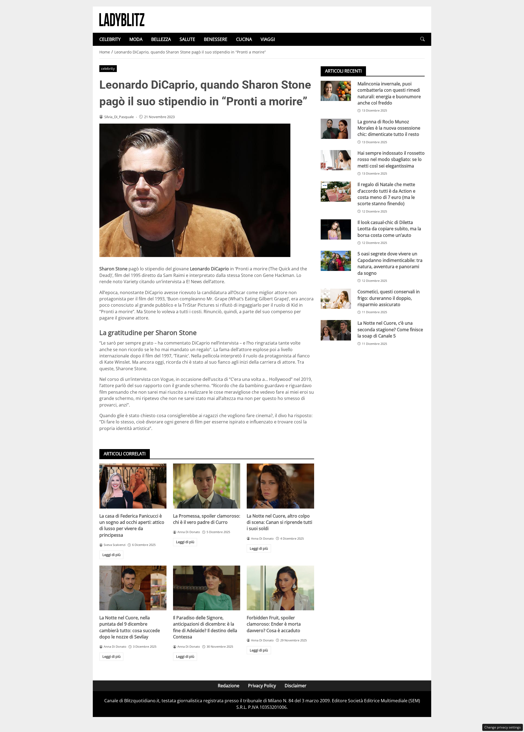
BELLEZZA (161, 39)
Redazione (228, 686)
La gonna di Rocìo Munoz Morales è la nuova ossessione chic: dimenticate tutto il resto (389, 128)
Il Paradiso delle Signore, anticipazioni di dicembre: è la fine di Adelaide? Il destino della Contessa (205, 627)
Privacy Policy (262, 686)
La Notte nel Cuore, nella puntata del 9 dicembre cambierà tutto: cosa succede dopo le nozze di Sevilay (129, 627)
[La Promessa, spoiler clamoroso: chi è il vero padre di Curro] (206, 486)
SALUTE (187, 39)
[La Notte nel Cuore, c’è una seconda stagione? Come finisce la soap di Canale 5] (336, 330)
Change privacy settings (502, 727)
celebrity (108, 68)
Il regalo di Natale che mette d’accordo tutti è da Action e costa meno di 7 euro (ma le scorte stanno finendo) (386, 194)
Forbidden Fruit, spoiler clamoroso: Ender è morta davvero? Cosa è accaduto (274, 624)
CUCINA (244, 39)
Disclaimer (295, 686)
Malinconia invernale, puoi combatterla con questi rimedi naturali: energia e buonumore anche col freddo (389, 93)
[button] (422, 39)
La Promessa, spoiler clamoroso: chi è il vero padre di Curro (206, 519)
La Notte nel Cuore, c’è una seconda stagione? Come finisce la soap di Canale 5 (390, 329)
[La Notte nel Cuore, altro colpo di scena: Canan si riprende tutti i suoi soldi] (280, 486)
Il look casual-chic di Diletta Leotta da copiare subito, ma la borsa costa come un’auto (389, 228)
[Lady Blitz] (121, 19)
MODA (135, 39)
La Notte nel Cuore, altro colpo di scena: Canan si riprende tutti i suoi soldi (279, 522)
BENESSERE (215, 39)
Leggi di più (111, 554)
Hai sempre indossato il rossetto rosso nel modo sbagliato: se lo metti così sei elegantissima (391, 159)
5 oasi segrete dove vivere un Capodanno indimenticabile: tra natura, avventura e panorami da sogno (390, 263)
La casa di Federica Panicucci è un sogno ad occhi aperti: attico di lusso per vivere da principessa (131, 525)
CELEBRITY (110, 39)
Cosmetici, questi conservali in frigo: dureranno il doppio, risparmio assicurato (389, 298)
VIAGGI (268, 39)
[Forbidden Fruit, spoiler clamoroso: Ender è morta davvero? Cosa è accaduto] (280, 588)
